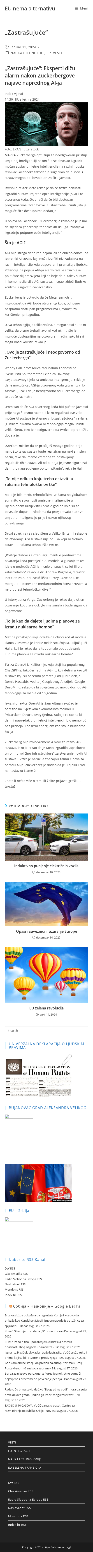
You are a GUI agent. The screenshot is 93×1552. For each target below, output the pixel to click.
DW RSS (10, 1268)
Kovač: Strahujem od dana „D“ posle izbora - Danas (38, 1331)
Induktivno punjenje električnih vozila (46, 865)
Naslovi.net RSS (15, 1284)
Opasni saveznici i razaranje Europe (46, 931)
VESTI (57, 53)
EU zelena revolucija (46, 1008)
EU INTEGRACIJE (19, 1451)
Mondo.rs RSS (14, 1289)
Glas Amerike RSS (16, 1274)
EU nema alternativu (30, 8)
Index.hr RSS (13, 1295)
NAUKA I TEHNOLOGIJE (29, 53)
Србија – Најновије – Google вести (46, 1306)
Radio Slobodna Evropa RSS (23, 1279)
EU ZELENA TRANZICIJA (24, 1467)
